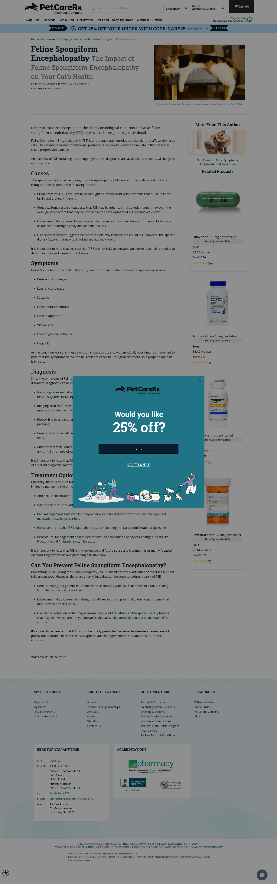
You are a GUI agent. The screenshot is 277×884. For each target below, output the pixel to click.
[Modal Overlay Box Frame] (138, 442)
